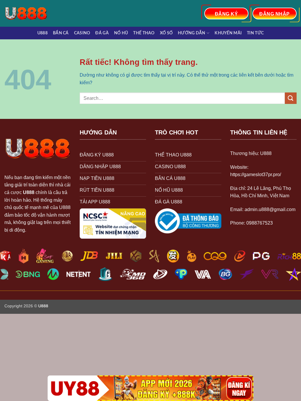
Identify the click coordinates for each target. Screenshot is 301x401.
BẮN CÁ (61, 33)
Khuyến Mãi (228, 33)
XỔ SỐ (166, 33)
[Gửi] (291, 98)
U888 (42, 33)
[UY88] (150, 388)
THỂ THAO (143, 33)
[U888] (28, 13)
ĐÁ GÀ (101, 33)
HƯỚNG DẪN (191, 33)
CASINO (82, 33)
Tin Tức (255, 33)
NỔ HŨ (121, 33)
